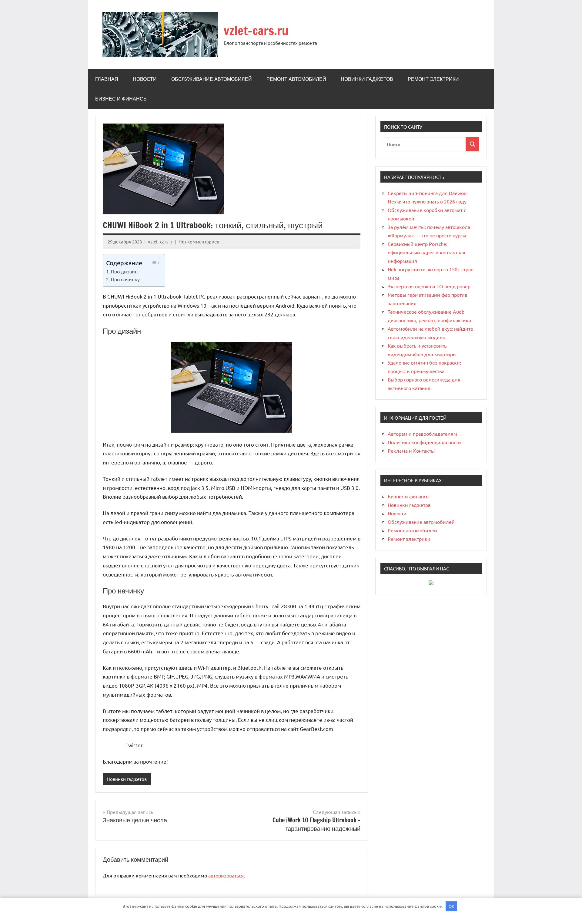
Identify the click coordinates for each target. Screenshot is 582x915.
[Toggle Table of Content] (152, 262)
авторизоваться (226, 875)
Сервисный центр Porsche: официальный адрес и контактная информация (426, 252)
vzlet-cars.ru (256, 30)
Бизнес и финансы (121, 98)
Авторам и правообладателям (422, 434)
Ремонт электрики (433, 79)
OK (451, 906)
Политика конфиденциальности (424, 442)
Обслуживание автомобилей (211, 79)
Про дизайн (124, 271)
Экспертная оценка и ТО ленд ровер (429, 286)
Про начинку (125, 279)
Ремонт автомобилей (296, 79)
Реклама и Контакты (411, 451)
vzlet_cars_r (160, 241)
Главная (106, 79)
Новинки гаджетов (367, 79)
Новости (145, 79)
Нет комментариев (199, 241)
